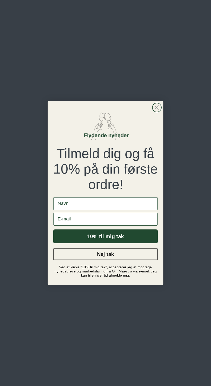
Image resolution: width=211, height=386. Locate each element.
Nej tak (105, 254)
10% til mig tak (105, 236)
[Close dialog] (156, 107)
